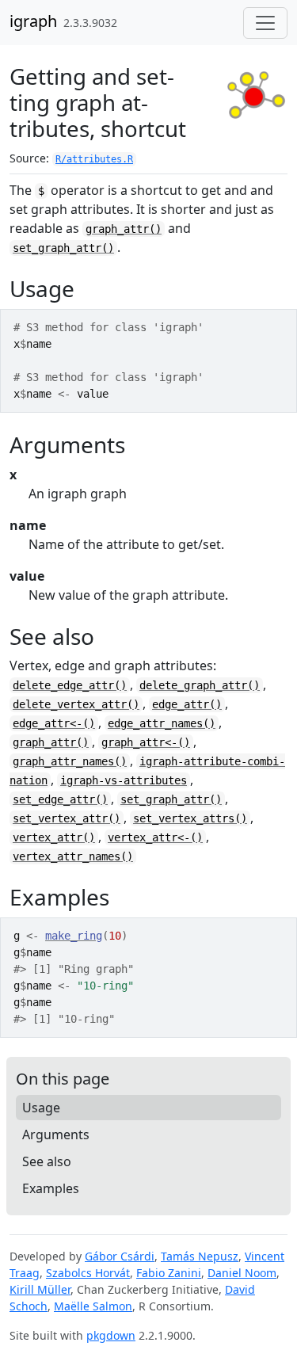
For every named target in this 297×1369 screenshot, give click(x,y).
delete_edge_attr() (70, 685)
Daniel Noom (242, 1272)
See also (46, 1161)
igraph (33, 21)
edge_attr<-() (54, 723)
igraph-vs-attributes (123, 780)
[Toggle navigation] (265, 23)
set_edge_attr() (60, 799)
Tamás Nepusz (199, 1256)
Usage (41, 1107)
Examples (50, 1188)
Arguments (55, 1134)
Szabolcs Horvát (88, 1272)
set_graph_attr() (63, 248)
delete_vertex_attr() (76, 704)
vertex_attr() (54, 837)
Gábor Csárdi (119, 1256)
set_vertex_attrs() (190, 818)
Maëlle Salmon (93, 1306)
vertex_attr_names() (73, 856)
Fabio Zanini (168, 1272)
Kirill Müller (40, 1289)
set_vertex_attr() (66, 818)
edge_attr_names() (161, 723)
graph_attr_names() (70, 761)
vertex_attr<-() (155, 837)
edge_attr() (187, 704)
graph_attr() (124, 229)
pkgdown (110, 1335)
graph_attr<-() (145, 742)
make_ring (73, 935)
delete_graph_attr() (199, 685)
